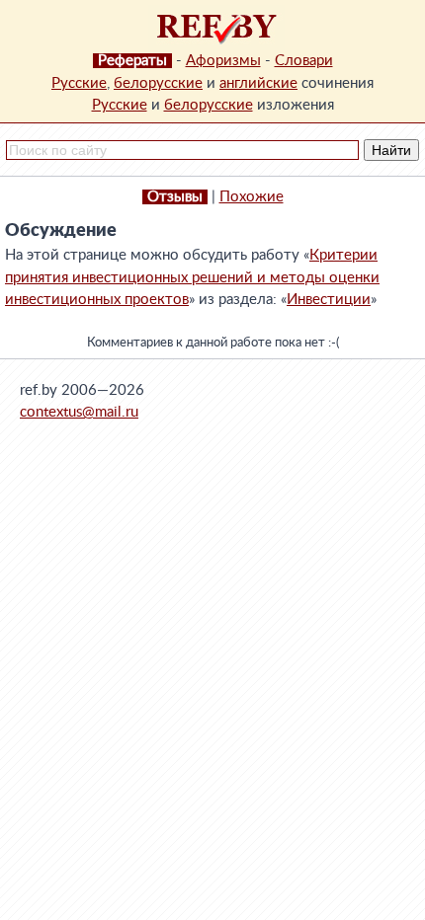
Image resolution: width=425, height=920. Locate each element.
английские (258, 83)
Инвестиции (329, 299)
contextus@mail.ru (79, 412)
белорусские (158, 83)
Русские (79, 83)
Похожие (251, 197)
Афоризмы (223, 60)
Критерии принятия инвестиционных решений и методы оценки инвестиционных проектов (192, 277)
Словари (304, 60)
